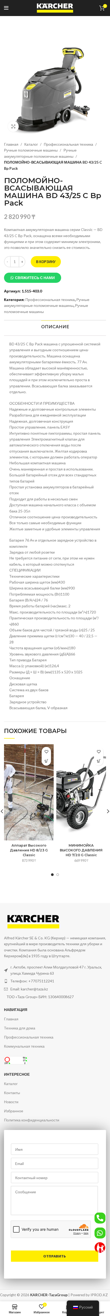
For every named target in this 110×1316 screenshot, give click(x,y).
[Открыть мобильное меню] (6, 8)
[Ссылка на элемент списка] (55, 981)
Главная (11, 144)
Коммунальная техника (24, 1046)
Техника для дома (19, 1028)
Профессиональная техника (69, 144)
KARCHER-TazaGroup (49, 1295)
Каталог (31, 144)
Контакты (12, 1092)
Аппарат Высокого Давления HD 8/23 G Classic (29, 850)
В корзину (46, 262)
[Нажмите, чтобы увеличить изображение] (13, 126)
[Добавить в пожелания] (46, 751)
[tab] (55, 327)
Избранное (13, 1111)
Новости (11, 1101)
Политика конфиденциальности (31, 1120)
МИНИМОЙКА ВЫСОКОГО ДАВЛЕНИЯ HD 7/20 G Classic (81, 850)
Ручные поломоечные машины (31, 150)
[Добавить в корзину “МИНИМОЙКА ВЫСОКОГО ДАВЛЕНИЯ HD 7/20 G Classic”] (98, 761)
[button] (32, 278)
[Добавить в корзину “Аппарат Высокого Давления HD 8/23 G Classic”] (46, 761)
